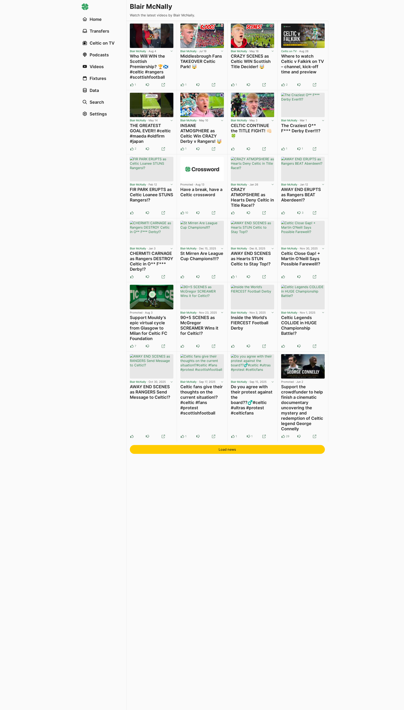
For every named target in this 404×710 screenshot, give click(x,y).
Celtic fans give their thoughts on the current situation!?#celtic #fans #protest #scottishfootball (201, 400)
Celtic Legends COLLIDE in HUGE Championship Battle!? (299, 325)
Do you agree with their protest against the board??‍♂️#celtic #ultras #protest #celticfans (251, 400)
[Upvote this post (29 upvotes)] (283, 436)
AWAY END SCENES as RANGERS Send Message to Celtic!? (150, 392)
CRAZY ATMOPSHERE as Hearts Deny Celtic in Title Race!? (252, 197)
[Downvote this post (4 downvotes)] (299, 436)
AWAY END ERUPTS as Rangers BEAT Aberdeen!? (301, 195)
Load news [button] (227, 449)
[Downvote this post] (147, 84)
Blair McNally (138, 51)
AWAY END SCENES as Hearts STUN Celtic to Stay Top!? (251, 258)
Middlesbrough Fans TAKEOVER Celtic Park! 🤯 (201, 61)
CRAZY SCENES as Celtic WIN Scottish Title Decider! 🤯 (251, 61)
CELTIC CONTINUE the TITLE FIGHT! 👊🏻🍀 (251, 131)
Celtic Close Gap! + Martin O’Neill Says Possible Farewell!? (300, 258)
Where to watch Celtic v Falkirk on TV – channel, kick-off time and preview (302, 64)
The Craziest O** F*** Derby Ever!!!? (300, 128)
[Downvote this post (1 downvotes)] (299, 84)
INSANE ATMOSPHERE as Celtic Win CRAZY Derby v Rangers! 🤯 (201, 133)
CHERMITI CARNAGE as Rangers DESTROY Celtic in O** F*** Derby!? (151, 261)
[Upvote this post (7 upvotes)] (132, 346)
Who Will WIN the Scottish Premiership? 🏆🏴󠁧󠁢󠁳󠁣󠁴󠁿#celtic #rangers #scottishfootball (149, 67)
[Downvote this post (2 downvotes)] (198, 212)
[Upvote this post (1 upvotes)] (132, 84)
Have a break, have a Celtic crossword (201, 192)
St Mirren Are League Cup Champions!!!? (201, 256)
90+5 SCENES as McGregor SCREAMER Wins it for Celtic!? (199, 325)
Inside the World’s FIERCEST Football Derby (249, 323)
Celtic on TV (289, 51)
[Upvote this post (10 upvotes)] (182, 212)
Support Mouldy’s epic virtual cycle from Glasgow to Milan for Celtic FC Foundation (148, 328)
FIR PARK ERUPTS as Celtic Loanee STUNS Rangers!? (151, 195)
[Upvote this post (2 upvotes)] (283, 84)
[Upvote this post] (233, 148)
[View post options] (171, 51)
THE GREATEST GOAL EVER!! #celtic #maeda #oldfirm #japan (150, 133)
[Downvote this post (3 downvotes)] (299, 212)
